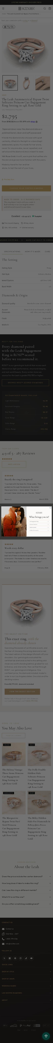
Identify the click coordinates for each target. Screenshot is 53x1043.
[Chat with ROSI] (46, 1036)
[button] (39, 521)
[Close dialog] (50, 507)
